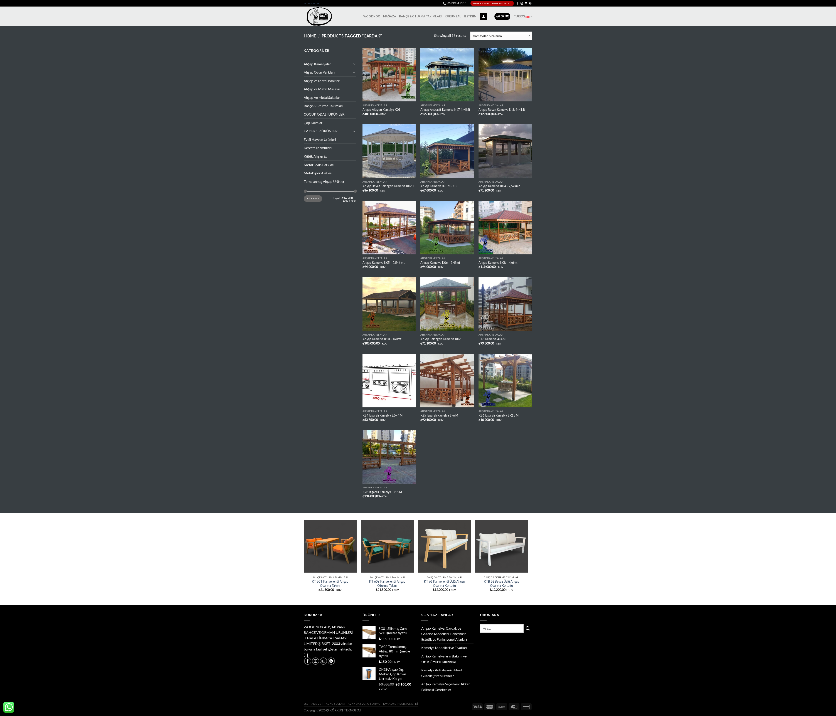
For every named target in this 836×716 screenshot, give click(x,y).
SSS (306, 703)
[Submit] (528, 628)
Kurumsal (453, 16)
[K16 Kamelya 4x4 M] (505, 304)
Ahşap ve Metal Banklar (322, 81)
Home (310, 36)
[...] (306, 655)
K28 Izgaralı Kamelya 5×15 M (382, 492)
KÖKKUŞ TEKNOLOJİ (345, 710)
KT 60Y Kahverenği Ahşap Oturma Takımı (387, 583)
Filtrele (313, 198)
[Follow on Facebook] (517, 3)
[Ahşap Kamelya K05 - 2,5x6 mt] (389, 227)
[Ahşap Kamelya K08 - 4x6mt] (505, 227)
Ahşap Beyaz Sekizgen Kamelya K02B (388, 186)
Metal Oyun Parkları (319, 165)
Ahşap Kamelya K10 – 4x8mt (381, 339)
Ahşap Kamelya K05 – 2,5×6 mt (383, 262)
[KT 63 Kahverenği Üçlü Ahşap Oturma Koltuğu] (444, 546)
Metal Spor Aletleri (318, 173)
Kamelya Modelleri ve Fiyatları (444, 647)
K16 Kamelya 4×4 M (492, 339)
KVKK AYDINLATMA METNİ (400, 703)
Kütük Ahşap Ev (315, 156)
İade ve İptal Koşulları (328, 703)
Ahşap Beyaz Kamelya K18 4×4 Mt (502, 109)
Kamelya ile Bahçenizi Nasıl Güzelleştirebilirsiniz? (441, 673)
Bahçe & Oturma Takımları (420, 16)
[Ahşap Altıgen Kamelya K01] (389, 74)
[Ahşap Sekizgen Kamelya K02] (447, 304)
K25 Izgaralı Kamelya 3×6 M (439, 415)
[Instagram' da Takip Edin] (315, 661)
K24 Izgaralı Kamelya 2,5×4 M (382, 415)
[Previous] (304, 559)
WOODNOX (371, 16)
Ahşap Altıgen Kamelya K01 (381, 109)
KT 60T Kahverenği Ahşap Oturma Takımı (330, 583)
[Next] (527, 559)
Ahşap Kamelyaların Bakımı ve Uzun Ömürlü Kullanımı (444, 659)
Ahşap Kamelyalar (317, 64)
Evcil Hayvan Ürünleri (320, 139)
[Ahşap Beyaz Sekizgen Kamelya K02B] (389, 151)
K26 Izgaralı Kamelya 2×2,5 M (499, 415)
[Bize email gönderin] (323, 661)
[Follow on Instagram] (522, 3)
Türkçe (520, 16)
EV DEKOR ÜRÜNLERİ (321, 131)
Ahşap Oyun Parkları (319, 72)
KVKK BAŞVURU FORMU (364, 703)
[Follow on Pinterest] (530, 3)
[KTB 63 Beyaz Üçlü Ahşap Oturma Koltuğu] (501, 546)
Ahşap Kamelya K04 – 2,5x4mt (499, 186)
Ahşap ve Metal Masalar (322, 89)
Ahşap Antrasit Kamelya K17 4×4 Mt (445, 109)
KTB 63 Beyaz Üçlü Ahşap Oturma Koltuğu (501, 583)
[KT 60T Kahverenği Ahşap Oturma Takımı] (330, 546)
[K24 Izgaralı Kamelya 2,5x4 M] (389, 380)
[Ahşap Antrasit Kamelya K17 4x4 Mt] (447, 74)
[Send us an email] (526, 3)
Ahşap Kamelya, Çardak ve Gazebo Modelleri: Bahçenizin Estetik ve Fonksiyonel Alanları (444, 633)
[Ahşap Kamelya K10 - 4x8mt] (389, 304)
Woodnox (312, 3)
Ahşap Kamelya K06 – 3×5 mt (440, 262)
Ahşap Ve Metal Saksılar (322, 97)
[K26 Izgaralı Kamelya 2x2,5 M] (505, 380)
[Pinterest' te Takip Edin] (331, 661)
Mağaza (389, 16)
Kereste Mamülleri (318, 148)
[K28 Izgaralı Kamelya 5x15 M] (389, 457)
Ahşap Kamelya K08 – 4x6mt (498, 262)
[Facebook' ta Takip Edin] (307, 661)
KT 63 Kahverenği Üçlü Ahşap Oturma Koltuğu (444, 583)
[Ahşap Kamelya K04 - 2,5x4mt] (505, 151)
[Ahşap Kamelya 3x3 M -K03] (447, 151)
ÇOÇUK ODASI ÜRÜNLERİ (324, 114)
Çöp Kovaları (313, 123)
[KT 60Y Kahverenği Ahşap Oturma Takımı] (387, 546)
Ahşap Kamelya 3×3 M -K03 (439, 186)
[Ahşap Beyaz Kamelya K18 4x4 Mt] (505, 74)
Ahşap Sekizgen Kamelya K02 (440, 339)
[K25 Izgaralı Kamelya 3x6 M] (447, 380)
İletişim (470, 16)
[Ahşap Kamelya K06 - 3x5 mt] (447, 227)
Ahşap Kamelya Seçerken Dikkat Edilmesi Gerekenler (445, 687)
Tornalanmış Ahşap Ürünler (324, 181)
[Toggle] (354, 63)
